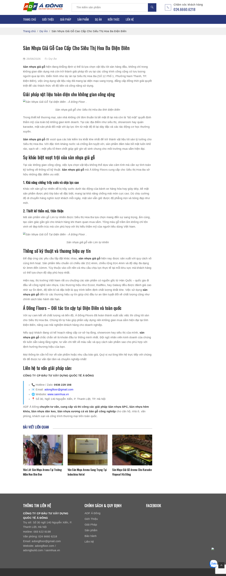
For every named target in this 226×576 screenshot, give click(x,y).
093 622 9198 (42, 531)
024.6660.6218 (184, 9)
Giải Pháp (65, 19)
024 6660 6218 (47, 536)
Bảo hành (91, 536)
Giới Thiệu (48, 19)
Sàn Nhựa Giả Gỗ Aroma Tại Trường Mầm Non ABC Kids (131, 472)
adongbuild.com (33, 550)
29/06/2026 (33, 58)
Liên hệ (130, 19)
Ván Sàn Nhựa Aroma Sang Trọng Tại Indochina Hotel (42, 472)
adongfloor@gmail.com (58, 389)
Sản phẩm (83, 19)
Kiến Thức (113, 19)
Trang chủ (29, 19)
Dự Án (98, 19)
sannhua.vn (52, 550)
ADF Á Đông (92, 513)
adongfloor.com (44, 545)
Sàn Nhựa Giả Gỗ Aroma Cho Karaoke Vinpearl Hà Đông (87, 472)
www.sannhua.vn (58, 394)
